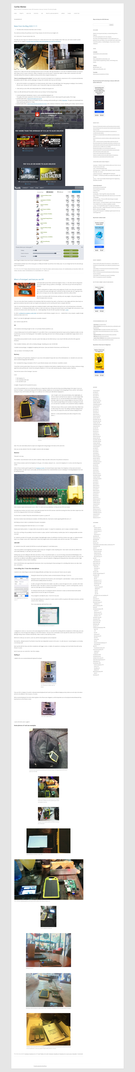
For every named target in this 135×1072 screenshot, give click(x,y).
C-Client (94, 205)
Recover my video (97, 199)
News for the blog (31, 268)
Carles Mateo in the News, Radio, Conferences (103, 544)
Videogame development (98, 659)
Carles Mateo (20, 6)
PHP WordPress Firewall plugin (99, 187)
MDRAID (96, 588)
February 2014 (96, 509)
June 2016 (95, 488)
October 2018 (96, 477)
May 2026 (95, 395)
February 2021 (96, 436)
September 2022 (96, 404)
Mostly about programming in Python (101, 74)
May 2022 (95, 411)
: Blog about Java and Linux (101, 336)
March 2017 (95, 487)
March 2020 (95, 455)
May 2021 (95, 431)
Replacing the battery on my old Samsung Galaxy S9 (104, 148)
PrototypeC (51, 1054)
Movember (64, 100)
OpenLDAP (96, 568)
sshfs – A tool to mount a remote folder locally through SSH (105, 141)
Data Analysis (96, 561)
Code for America (55, 268)
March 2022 (95, 414)
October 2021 (96, 422)
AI (93, 526)
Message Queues (97, 602)
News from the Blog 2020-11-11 (25, 26)
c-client (66, 309)
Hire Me (62, 13)
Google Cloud (97, 554)
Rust (95, 641)
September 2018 (96, 478)
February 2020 (96, 456)
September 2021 (96, 424)
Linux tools (95, 598)
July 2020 (95, 448)
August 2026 (95, 390)
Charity (49, 268)
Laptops (95, 576)
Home (15, 13)
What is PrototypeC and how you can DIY (29, 279)
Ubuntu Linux (97, 612)
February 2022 (96, 416)
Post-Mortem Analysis (98, 647)
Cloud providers (96, 549)
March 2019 (95, 471)
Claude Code (96, 527)
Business (95, 543)
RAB (42, 13)
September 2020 (96, 444)
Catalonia (96, 651)
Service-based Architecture (99, 642)
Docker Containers (98, 664)
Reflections (95, 624)
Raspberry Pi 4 (97, 581)
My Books (36, 13)
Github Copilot (97, 529)
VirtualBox (96, 668)
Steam (23, 270)
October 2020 (96, 443)
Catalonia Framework (97, 173)
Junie (95, 532)
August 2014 (95, 504)
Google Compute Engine (98, 573)
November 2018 (96, 475)
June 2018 (95, 482)
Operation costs (96, 617)
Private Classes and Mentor (52, 13)
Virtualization (96, 663)
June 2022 (95, 409)
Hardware (27, 1054)
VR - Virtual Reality (37, 270)
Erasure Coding (98, 586)
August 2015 (95, 492)
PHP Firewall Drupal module (99, 188)
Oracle (95, 570)
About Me (29, 13)
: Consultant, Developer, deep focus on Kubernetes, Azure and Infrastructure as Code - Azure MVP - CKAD (106, 331)
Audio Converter (96, 202)
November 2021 (96, 421)
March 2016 (95, 490)
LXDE (47, 1054)
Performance (96, 620)
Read (94, 195)
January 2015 (96, 500)
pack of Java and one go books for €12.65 (37, 103)
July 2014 (95, 505)
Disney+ (61, 268)
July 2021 (95, 427)
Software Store (96, 190)
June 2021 (95, 429)
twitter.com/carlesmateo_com (99, 69)
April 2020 (95, 453)
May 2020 (95, 451)
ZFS (40, 268)
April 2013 (95, 515)
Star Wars (20, 270)
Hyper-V (95, 666)
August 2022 (95, 405)
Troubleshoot (96, 654)
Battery (42, 1054)
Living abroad (96, 600)
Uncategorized (96, 656)
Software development (98, 627)
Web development (97, 671)
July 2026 (95, 392)
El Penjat (95, 210)
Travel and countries (97, 649)
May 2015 (95, 495)
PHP (95, 637)
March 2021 (95, 434)
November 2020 (96, 441)
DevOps (95, 571)
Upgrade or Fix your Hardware (100, 595)
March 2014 (95, 507)
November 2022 (96, 400)
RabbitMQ (96, 603)
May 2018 (95, 483)
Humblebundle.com (69, 268)
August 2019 (95, 463)
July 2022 (95, 407)
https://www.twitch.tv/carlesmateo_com (101, 58)
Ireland (95, 652)
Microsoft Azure (97, 556)
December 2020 (96, 439)
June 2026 (95, 394)
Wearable (74, 1054)
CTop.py (95, 178)
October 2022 (96, 402)
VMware (95, 669)
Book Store (95, 192)
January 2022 (96, 417)
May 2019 (95, 468)
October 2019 (96, 460)
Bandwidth (95, 539)
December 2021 (96, 419)
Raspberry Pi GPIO (40, 468)
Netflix (79, 268)
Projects (21, 13)
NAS (95, 578)
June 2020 (95, 449)
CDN (95, 673)
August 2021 (95, 426)
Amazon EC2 (95, 537)
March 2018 (95, 485)
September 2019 (96, 461)
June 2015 (95, 493)
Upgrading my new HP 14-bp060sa (107, 275)
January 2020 (96, 458)
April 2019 (95, 470)
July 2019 (95, 465)
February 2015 (96, 499)
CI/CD (94, 548)
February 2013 (96, 517)
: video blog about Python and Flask (105, 334)
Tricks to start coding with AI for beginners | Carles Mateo (105, 263)
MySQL (95, 566)
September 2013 (96, 512)
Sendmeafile (96, 194)
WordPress (96, 559)
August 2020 (95, 446)
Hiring (94, 597)
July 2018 (95, 480)
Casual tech (95, 546)
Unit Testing (96, 644)
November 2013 (96, 510)
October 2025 (96, 399)
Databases (95, 564)
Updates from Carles (97, 658)
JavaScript (96, 634)
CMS (94, 558)
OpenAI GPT (96, 534)
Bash (95, 629)
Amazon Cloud (97, 551)
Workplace (95, 674)
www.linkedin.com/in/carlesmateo (100, 53)
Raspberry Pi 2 (32, 1054)
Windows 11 (96, 615)
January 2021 (96, 438)
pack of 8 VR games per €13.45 (35, 98)
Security (95, 625)
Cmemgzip (95, 165)
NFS (95, 592)
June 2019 (95, 466)
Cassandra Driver (97, 170)
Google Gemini (97, 531)
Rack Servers (96, 622)
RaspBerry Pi (56, 1054)
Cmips (94, 168)
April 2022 (95, 412)
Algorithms (95, 536)
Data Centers (96, 563)
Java (95, 632)
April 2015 (95, 497)
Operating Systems (97, 608)
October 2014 (96, 502)
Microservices (97, 636)
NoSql (94, 607)
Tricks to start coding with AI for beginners (102, 153)
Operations (95, 619)
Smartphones (97, 583)
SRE (94, 646)
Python (95, 639)
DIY (63, 268)
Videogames (95, 661)
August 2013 (95, 514)
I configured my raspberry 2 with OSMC (27, 313)
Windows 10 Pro (97, 614)
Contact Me (76, 13)
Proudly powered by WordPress (40, 1066)
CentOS (95, 610)
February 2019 (96, 473)
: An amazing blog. (100, 324)
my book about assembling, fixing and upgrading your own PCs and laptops (44, 41)
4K (46, 268)
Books (26, 268)
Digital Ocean (97, 553)
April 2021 (95, 433)
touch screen (69, 1054)
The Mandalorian (29, 270)
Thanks (69, 13)
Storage (37, 268)
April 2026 (95, 397)
